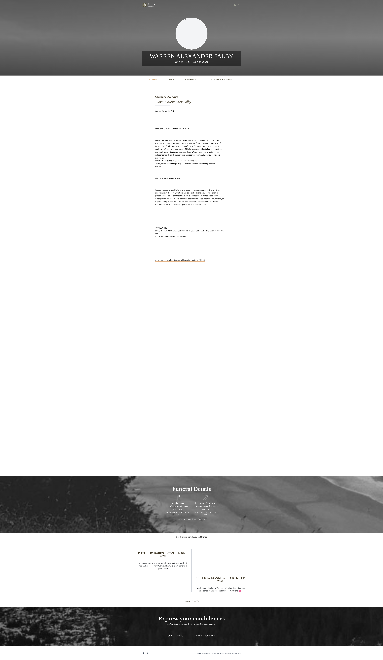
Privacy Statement (225, 653)
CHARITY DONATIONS (205, 636)
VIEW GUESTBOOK (191, 601)
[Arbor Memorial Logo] (148, 5)
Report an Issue (236, 653)
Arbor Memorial (206, 653)
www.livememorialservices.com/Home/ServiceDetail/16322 (180, 260)
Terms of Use (215, 653)
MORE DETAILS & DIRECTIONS (191, 519)
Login (199, 653)
